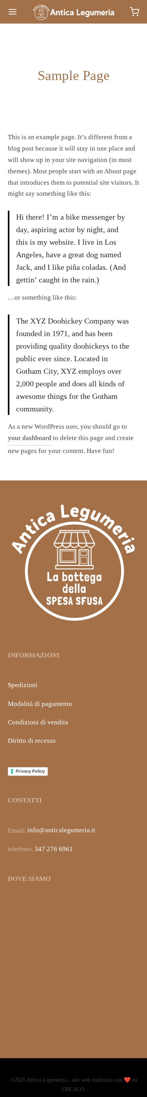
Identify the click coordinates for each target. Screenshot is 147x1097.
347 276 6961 (53, 849)
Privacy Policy (30, 771)
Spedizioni (23, 685)
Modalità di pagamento (40, 704)
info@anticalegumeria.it (61, 830)
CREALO (73, 1089)
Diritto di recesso (32, 740)
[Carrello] (134, 11)
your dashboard (29, 438)
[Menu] (12, 12)
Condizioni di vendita (38, 722)
